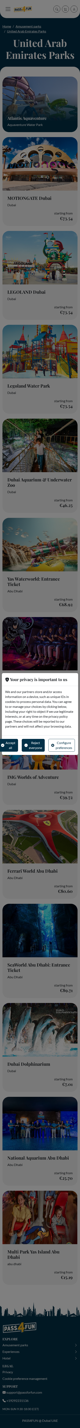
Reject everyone (35, 745)
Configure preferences (64, 745)
